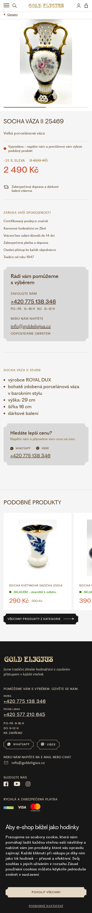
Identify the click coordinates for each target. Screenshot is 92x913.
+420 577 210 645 (24, 714)
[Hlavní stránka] (46, 5)
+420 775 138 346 (33, 301)
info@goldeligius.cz (31, 326)
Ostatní (12, 14)
